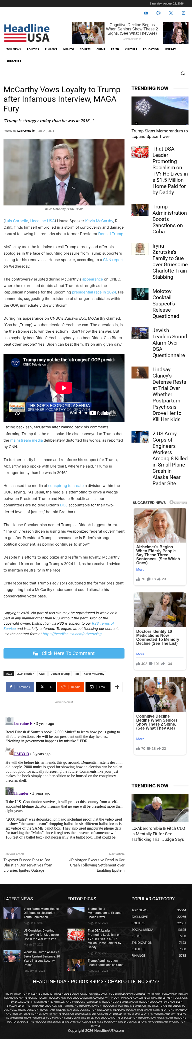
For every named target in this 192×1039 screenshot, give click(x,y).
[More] (117, 687)
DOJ (64, 505)
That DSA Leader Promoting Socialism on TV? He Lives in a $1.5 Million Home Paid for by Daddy (170, 170)
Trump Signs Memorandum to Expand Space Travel (105, 913)
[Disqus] (64, 777)
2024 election (25, 673)
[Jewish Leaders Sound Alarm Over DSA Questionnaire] (140, 333)
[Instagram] (183, 13)
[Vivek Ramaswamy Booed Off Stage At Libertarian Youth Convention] (12, 913)
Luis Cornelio (26, 130)
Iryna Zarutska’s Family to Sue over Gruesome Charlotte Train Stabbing (170, 261)
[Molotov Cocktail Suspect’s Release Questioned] (140, 294)
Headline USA (42, 220)
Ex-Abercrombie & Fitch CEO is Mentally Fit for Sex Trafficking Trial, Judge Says (158, 834)
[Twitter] (171, 13)
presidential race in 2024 (94, 292)
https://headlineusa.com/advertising (72, 634)
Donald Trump (110, 233)
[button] (182, 73)
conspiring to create (66, 485)
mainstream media (26, 440)
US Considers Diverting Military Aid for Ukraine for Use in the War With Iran (41, 935)
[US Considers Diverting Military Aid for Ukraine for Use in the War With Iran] (12, 935)
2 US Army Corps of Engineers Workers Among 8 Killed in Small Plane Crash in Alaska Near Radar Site (170, 458)
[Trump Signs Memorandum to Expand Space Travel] (160, 110)
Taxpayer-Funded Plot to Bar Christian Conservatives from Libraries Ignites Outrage (28, 865)
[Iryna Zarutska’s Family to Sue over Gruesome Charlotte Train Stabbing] (140, 249)
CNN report (113, 259)
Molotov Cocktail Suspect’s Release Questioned (165, 303)
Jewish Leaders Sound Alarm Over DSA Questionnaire (169, 342)
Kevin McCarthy (99, 220)
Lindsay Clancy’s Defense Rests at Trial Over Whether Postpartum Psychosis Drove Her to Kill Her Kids (169, 394)
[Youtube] (146, 13)
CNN (42, 673)
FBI (77, 673)
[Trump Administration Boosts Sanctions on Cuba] (140, 210)
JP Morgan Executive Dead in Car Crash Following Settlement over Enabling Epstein (96, 865)
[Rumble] (159, 13)
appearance (92, 279)
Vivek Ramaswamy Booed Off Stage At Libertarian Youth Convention (41, 913)
